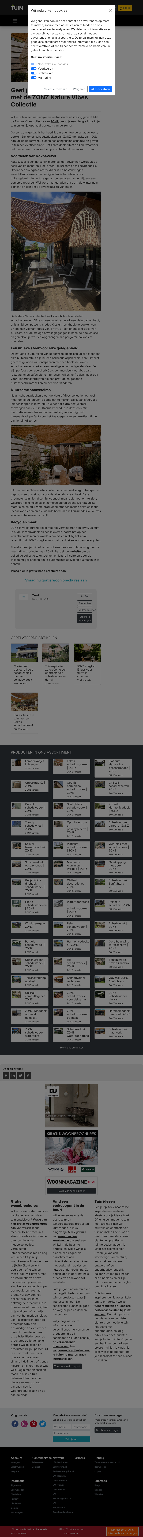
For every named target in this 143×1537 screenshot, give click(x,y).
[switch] (33, 68)
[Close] (111, 10)
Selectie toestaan (55, 89)
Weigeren (79, 89)
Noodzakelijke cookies (53, 64)
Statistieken (45, 73)
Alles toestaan (100, 89)
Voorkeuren (45, 68)
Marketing (44, 77)
